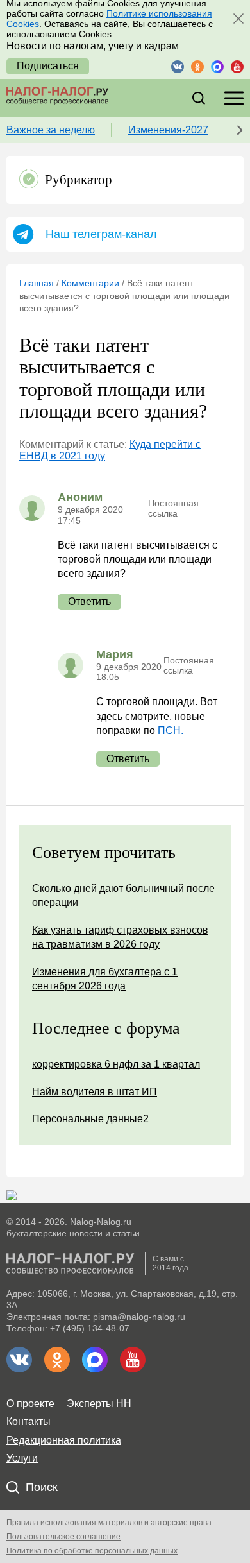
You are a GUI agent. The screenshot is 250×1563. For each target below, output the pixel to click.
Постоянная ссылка (173, 508)
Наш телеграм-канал (101, 234)
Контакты (28, 1421)
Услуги (22, 1458)
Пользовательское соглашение (63, 1536)
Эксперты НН (99, 1403)
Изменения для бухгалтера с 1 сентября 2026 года (105, 978)
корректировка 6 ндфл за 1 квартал (116, 1064)
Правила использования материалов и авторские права (109, 1522)
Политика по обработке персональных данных (92, 1550)
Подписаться (48, 65)
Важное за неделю (50, 129)
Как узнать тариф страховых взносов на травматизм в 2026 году (120, 937)
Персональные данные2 (90, 1118)
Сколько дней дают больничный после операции (123, 895)
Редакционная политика (63, 1440)
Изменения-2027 (168, 129)
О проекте (30, 1403)
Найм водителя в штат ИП (94, 1091)
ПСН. (170, 730)
